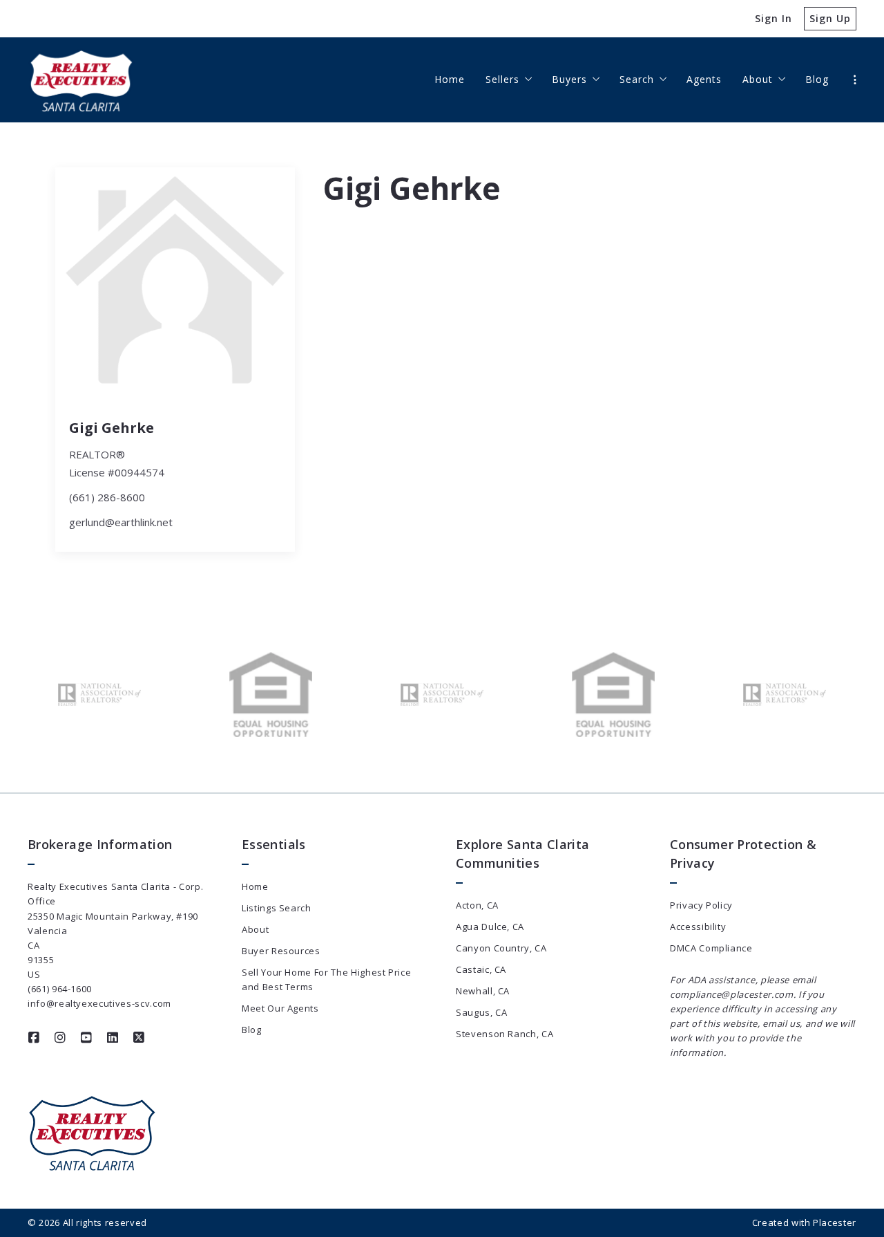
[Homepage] (81, 80)
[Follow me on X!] (139, 1038)
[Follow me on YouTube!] (86, 1038)
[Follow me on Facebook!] (34, 1038)
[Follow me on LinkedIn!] (112, 1038)
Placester (834, 1222)
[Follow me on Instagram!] (60, 1038)
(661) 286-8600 (107, 497)
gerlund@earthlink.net (121, 522)
